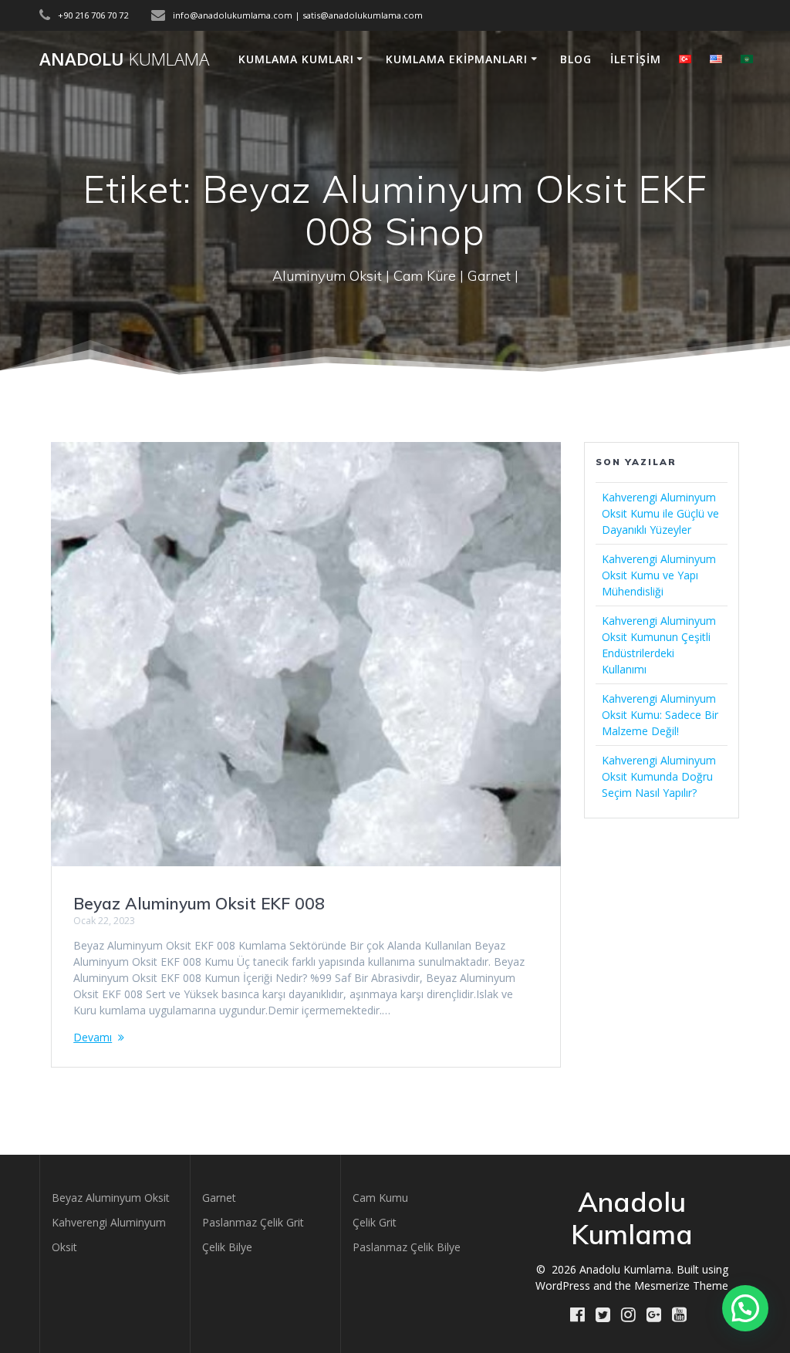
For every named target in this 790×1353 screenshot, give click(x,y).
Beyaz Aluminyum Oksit (111, 1197)
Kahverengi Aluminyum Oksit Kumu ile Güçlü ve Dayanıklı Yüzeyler (660, 513)
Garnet (219, 1197)
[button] (745, 1308)
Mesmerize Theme (681, 1285)
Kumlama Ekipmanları (457, 59)
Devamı (92, 1037)
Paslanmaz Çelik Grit (253, 1222)
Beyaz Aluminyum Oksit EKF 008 (199, 903)
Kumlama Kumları (296, 59)
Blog (576, 59)
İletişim (635, 59)
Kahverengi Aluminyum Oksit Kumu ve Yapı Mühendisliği (659, 575)
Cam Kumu (380, 1197)
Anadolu (124, 59)
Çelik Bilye (227, 1247)
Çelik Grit (375, 1222)
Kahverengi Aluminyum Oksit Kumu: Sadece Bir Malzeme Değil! (660, 714)
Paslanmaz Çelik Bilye (407, 1247)
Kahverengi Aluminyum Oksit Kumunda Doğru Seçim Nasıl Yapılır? (659, 776)
